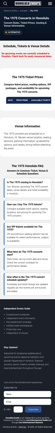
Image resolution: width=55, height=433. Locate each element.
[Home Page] (28, 3)
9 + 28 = (7, 409)
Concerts (23, 11)
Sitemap (22, 427)
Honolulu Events (10, 11)
